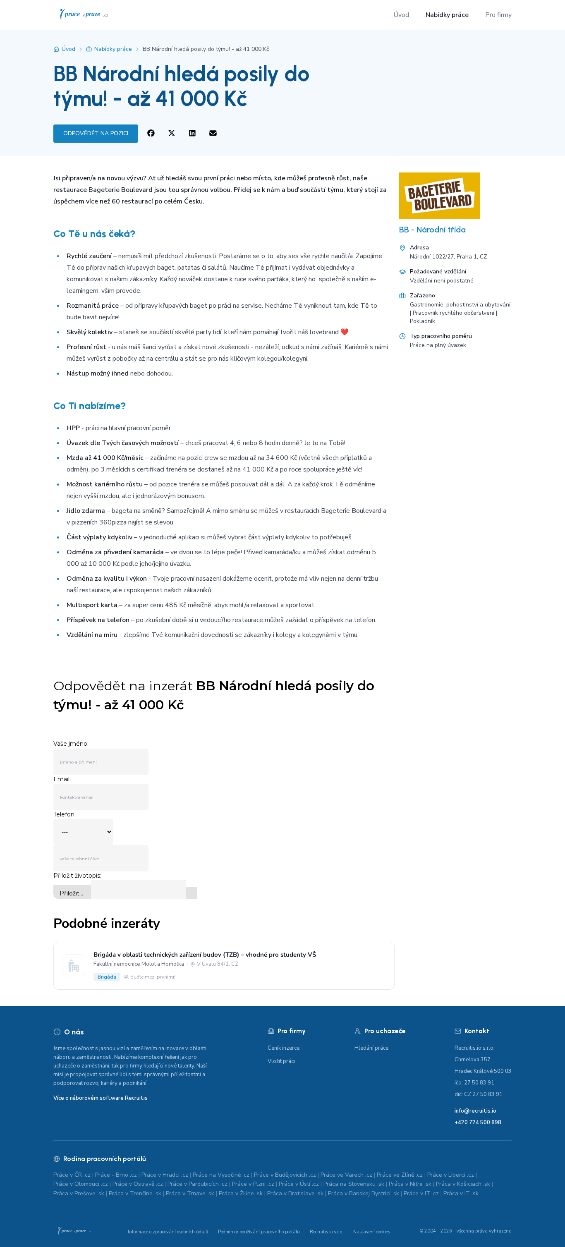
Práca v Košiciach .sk (463, 1184)
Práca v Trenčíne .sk (135, 1193)
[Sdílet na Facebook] (150, 133)
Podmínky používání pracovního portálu (259, 1232)
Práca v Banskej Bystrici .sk (363, 1193)
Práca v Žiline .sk (241, 1193)
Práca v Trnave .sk (190, 1193)
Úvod (401, 14)
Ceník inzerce (283, 1048)
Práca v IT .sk (461, 1193)
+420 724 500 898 (478, 1122)
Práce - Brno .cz (116, 1175)
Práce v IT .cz (421, 1193)
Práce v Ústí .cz (299, 1184)
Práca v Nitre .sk (410, 1184)
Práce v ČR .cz (72, 1175)
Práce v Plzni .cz (253, 1184)
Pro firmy (498, 14)
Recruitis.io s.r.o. (326, 1232)
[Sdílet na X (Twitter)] (171, 133)
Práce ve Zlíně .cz (400, 1175)
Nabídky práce (447, 14)
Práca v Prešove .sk (78, 1193)
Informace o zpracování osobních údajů (168, 1232)
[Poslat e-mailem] (213, 133)
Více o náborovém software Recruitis (100, 1098)
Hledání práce (371, 1048)
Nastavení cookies (371, 1232)
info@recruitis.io (475, 1111)
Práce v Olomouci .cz (80, 1184)
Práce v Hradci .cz (164, 1175)
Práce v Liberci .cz (450, 1175)
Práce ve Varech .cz (346, 1175)
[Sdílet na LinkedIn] (192, 133)
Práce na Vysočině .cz (221, 1175)
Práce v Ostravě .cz (138, 1184)
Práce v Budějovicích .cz (285, 1175)
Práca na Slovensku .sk (353, 1184)
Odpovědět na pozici (95, 133)
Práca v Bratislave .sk (295, 1193)
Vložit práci (281, 1061)
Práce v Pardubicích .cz (197, 1184)
